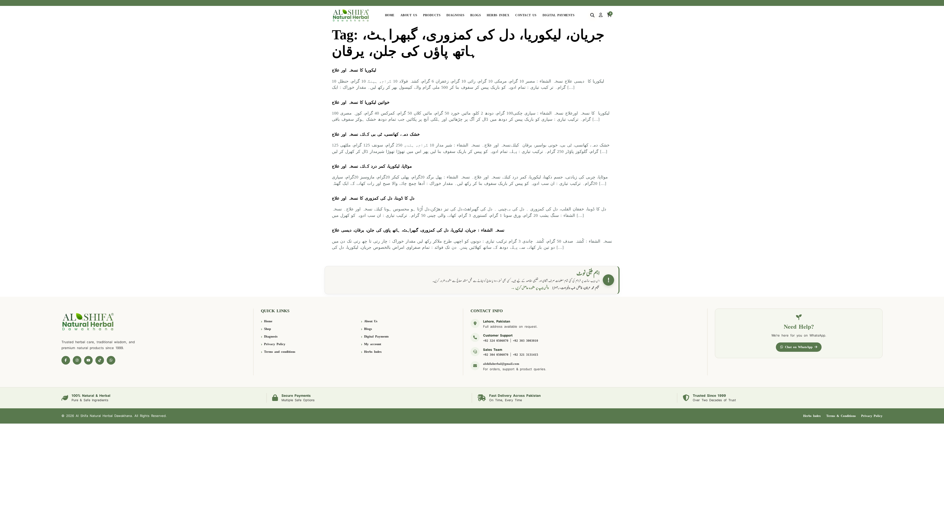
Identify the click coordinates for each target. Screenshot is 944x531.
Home (390, 15)
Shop (267, 329)
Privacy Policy (274, 344)
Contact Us (526, 15)
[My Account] (601, 15)
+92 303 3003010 (525, 340)
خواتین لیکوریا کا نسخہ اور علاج (361, 102)
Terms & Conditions (841, 416)
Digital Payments (559, 15)
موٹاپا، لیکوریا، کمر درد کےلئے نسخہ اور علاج (372, 166)
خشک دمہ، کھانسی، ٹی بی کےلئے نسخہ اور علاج (376, 134)
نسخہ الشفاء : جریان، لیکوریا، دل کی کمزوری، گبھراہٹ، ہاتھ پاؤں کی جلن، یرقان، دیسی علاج (418, 230)
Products (432, 15)
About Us (408, 15)
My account (372, 344)
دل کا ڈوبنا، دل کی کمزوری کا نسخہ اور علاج (373, 198)
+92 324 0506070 (495, 340)
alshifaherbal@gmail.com (501, 364)
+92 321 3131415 (525, 354)
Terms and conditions (279, 352)
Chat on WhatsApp (798, 347)
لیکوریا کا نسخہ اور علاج (354, 70)
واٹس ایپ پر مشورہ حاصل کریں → (530, 288)
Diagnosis (455, 15)
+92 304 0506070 (495, 354)
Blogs (475, 15)
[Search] (592, 15)
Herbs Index (498, 15)
